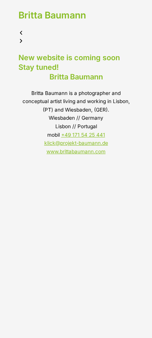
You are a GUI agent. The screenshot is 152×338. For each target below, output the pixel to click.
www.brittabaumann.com (76, 151)
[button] (76, 33)
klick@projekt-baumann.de (76, 143)
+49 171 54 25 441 (83, 135)
